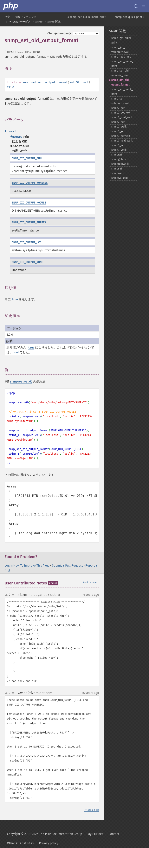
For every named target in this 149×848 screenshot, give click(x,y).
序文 (7, 17)
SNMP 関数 (54, 21)
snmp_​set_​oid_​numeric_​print (120, 73)
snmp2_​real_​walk (122, 117)
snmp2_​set (118, 122)
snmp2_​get (118, 108)
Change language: (59, 33)
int (72, 82)
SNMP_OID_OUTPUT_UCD (26, 242)
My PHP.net (95, 834)
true (10, 87)
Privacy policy (48, 843)
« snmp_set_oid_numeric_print (86, 17)
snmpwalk (117, 173)
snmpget (116, 154)
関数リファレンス (26, 17)
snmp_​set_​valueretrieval (120, 101)
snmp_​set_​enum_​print (122, 64)
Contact (113, 834)
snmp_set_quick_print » (129, 17)
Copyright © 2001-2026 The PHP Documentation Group (44, 834)
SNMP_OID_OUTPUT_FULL (27, 158)
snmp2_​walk (118, 126)
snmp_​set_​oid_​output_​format (120, 82)
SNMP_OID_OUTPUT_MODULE (29, 202)
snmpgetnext (119, 159)
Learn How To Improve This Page (27, 565)
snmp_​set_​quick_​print (122, 92)
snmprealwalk (120, 164)
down (13, 595)
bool (16, 352)
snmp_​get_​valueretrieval (120, 50)
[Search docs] (136, 6)
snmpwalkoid (119, 178)
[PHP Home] (11, 6)
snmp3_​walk (118, 150)
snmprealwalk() (21, 381)
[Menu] (143, 6)
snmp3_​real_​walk (122, 140)
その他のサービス (19, 21)
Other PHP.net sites (20, 843)
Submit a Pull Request (67, 565)
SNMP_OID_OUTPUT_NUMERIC (30, 182)
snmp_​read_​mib (121, 56)
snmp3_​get (118, 131)
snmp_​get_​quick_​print (122, 40)
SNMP (38, 21)
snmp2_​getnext (120, 112)
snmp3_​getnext (120, 136)
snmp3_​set (118, 145)
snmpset (116, 168)
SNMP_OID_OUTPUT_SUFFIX (29, 222)
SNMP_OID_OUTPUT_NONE (27, 262)
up (7, 595)
